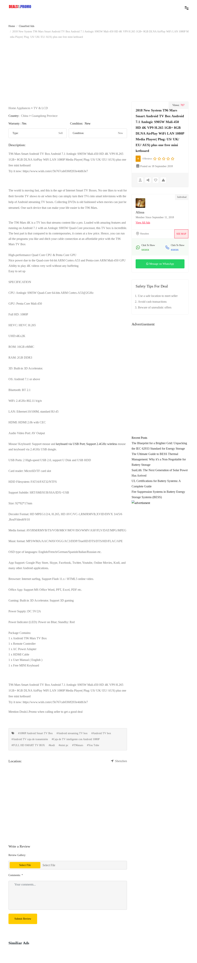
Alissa (140, 212)
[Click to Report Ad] (163, 180)
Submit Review (22, 918)
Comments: (15, 875)
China (24, 115)
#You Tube (93, 745)
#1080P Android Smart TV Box (35, 733)
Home (11, 26)
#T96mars (77, 745)
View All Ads (143, 222)
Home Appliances (19, 108)
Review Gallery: (17, 855)
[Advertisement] (98, 69)
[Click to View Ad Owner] (140, 180)
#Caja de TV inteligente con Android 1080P (76, 739)
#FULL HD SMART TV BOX (28, 745)
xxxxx (145, 249)
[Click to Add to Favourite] (156, 180)
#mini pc (63, 745)
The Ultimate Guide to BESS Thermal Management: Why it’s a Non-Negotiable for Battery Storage (159, 459)
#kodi (52, 745)
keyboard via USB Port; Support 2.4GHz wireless (86, 444)
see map (181, 234)
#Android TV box (101, 733)
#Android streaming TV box (72, 733)
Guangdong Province (45, 115)
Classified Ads (26, 26)
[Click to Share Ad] (148, 180)
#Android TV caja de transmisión (30, 739)
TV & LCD (40, 108)
